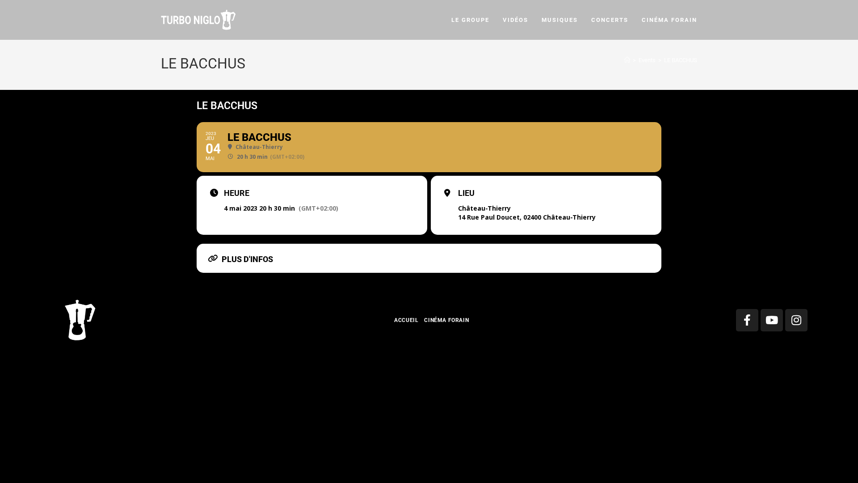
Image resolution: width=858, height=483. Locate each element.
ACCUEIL (406, 320)
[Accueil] (627, 60)
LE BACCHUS (680, 60)
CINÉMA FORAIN (446, 320)
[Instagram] (796, 320)
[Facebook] (747, 320)
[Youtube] (772, 320)
